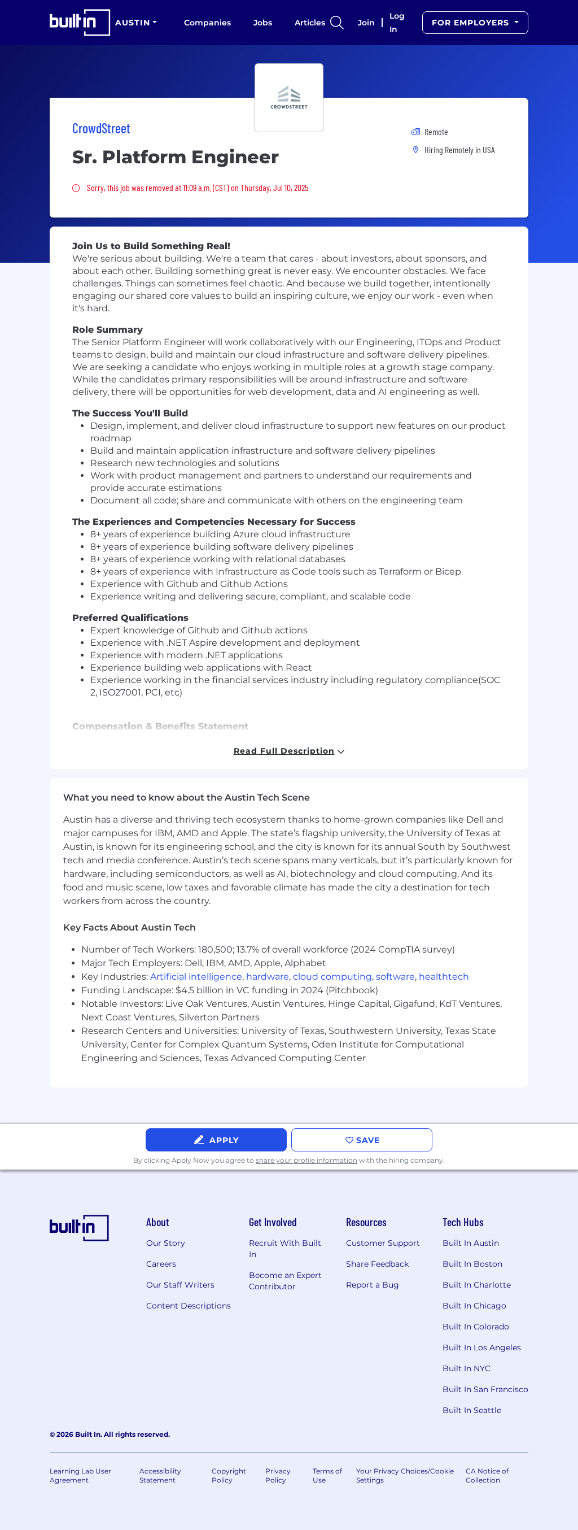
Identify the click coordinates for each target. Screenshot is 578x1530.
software (395, 976)
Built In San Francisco (485, 1389)
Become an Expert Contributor (285, 1281)
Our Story (165, 1243)
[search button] (337, 22)
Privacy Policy (278, 1475)
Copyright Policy (229, 1475)
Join (366, 23)
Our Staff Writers (180, 1285)
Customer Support (383, 1243)
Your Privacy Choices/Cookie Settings (405, 1475)
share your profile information (306, 1160)
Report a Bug (372, 1285)
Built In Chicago (474, 1306)
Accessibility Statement (160, 1475)
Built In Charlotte (477, 1285)
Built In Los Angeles (482, 1347)
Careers (161, 1264)
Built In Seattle (472, 1410)
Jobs (262, 23)
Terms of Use (327, 1475)
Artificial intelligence (196, 976)
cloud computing (332, 976)
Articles (310, 23)
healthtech (444, 976)
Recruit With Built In (285, 1248)
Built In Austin (471, 1243)
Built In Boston (472, 1264)
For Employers (472, 23)
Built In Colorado (476, 1327)
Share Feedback (377, 1264)
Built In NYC (467, 1368)
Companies (207, 23)
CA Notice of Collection (487, 1475)
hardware (267, 976)
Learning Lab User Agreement (80, 1475)
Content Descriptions (188, 1306)
